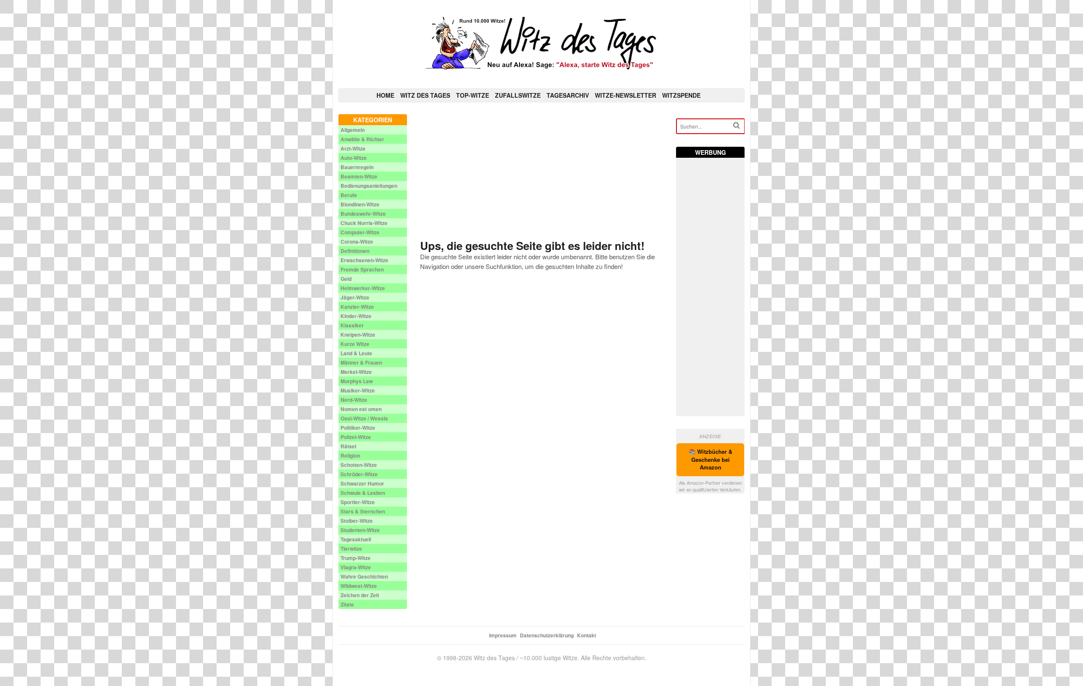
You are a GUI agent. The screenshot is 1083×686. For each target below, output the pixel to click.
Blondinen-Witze (360, 204)
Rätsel (348, 446)
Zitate (347, 604)
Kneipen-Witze (358, 334)
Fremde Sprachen (362, 269)
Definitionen (355, 251)
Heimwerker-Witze (363, 288)
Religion (350, 455)
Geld (346, 279)
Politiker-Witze (358, 427)
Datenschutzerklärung (547, 635)
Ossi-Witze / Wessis (364, 418)
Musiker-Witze (358, 390)
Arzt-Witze (353, 148)
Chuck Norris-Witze (364, 223)
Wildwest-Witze (359, 586)
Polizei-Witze (356, 437)
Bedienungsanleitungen (369, 185)
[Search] (736, 125)
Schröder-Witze (359, 474)
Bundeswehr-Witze (363, 213)
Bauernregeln (357, 167)
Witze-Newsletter (625, 95)
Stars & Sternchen (363, 511)
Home (385, 95)
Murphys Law (357, 381)
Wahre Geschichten (364, 576)
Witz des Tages (425, 95)
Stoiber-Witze (357, 520)
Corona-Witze (357, 241)
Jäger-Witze (355, 297)
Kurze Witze (355, 344)
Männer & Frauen (361, 362)
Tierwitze (351, 548)
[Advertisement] (541, 173)
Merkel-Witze (356, 372)
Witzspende (681, 95)
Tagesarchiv (568, 95)
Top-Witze (472, 95)
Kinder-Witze (356, 316)
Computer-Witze (360, 232)
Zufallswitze (518, 95)
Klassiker (352, 325)
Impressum (503, 635)
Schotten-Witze (359, 465)
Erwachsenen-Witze (364, 260)
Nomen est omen (361, 409)
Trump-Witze (356, 558)
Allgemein (353, 130)
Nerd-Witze (354, 399)
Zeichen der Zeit (360, 595)
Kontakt (586, 635)
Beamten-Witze (359, 176)
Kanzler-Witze (357, 306)
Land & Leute (356, 353)
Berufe (349, 195)
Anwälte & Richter (362, 139)
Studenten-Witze (360, 530)
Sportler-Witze (358, 502)
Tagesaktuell (356, 539)
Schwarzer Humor (362, 483)
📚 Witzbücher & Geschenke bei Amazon (710, 459)
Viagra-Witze (356, 567)
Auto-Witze (354, 158)
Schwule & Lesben (363, 493)
